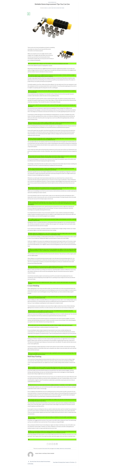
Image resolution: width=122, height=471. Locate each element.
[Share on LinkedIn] (57, 444)
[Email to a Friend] (52, 444)
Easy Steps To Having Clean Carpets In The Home (64, 462)
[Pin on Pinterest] (55, 444)
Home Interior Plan (52, 2)
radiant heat (62, 448)
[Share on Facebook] (48, 444)
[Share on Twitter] (50, 444)
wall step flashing (67, 448)
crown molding (56, 448)
